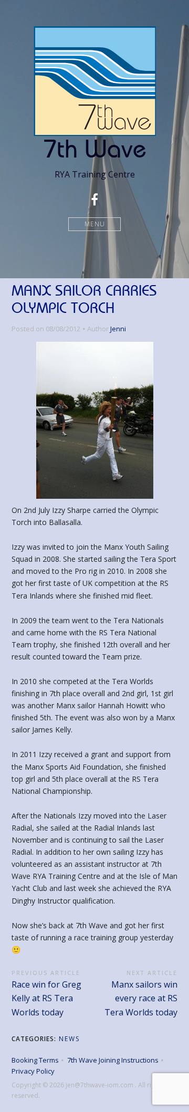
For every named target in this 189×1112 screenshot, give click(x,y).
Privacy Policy (33, 1071)
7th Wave (94, 148)
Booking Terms (35, 1060)
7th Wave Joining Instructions (113, 1060)
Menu (95, 223)
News (69, 1038)
